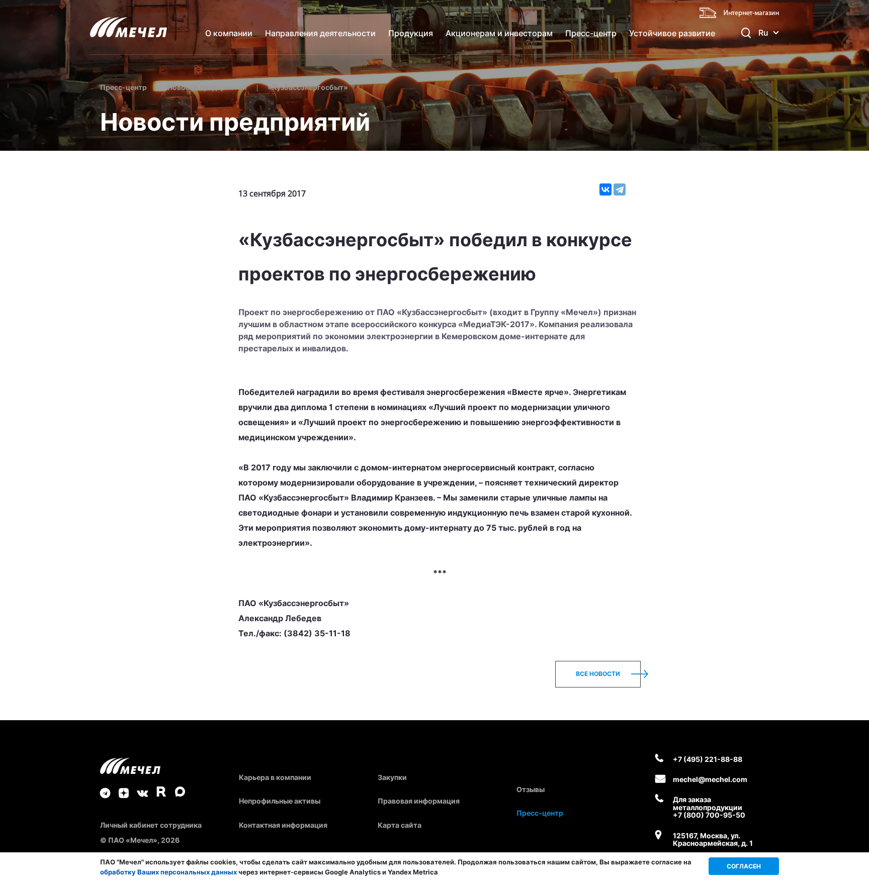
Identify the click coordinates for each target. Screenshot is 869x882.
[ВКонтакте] (605, 189)
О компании (228, 33)
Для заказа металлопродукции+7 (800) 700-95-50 (709, 807)
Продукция (410, 33)
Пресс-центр (591, 33)
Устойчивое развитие (672, 33)
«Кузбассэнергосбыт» (308, 87)
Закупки (392, 777)
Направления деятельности (320, 33)
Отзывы (530, 789)
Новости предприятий (207, 87)
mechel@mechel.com (710, 779)
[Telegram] (620, 189)
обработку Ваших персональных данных (168, 872)
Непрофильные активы (279, 801)
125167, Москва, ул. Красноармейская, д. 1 (713, 839)
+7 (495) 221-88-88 (707, 759)
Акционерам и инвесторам (499, 33)
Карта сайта (399, 825)
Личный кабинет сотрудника (151, 825)
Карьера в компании (275, 777)
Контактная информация (283, 825)
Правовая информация (419, 801)
